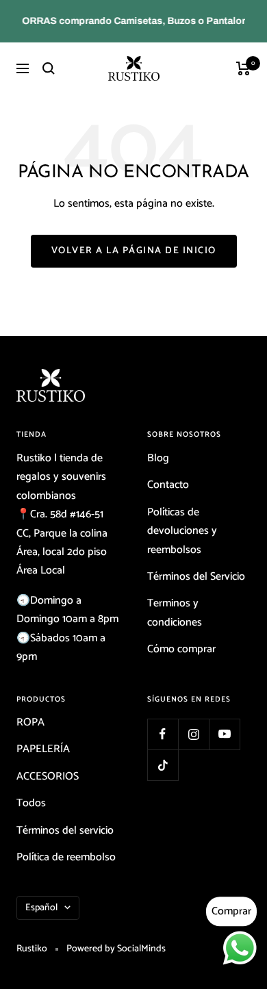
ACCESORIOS (47, 776)
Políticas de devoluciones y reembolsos (182, 531)
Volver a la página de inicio (133, 251)
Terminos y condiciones (174, 612)
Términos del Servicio (196, 576)
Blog (158, 458)
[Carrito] (243, 68)
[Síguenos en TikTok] (162, 764)
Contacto (168, 485)
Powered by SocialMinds (116, 949)
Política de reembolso (66, 857)
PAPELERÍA (43, 749)
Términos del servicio (65, 830)
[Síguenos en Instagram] (193, 734)
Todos (31, 803)
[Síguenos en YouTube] (224, 734)
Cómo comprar (181, 649)
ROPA (30, 722)
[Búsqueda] (48, 68)
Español (41, 908)
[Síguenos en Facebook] (162, 734)
